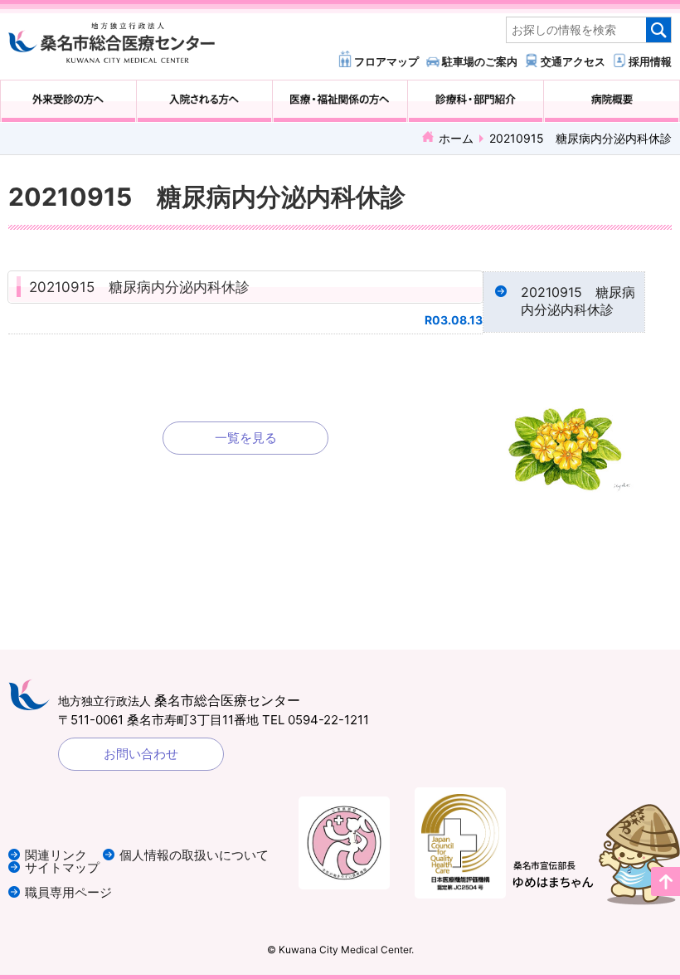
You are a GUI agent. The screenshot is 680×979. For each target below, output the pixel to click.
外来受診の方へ (68, 101)
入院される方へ (204, 101)
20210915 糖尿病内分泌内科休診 (139, 287)
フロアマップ (386, 61)
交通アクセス (573, 61)
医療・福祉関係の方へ (340, 101)
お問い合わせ (141, 754)
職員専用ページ (68, 892)
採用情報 (650, 61)
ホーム (456, 138)
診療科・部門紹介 (475, 101)
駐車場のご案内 (479, 61)
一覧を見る (246, 438)
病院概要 (611, 101)
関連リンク (56, 855)
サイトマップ (62, 867)
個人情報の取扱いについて (194, 855)
